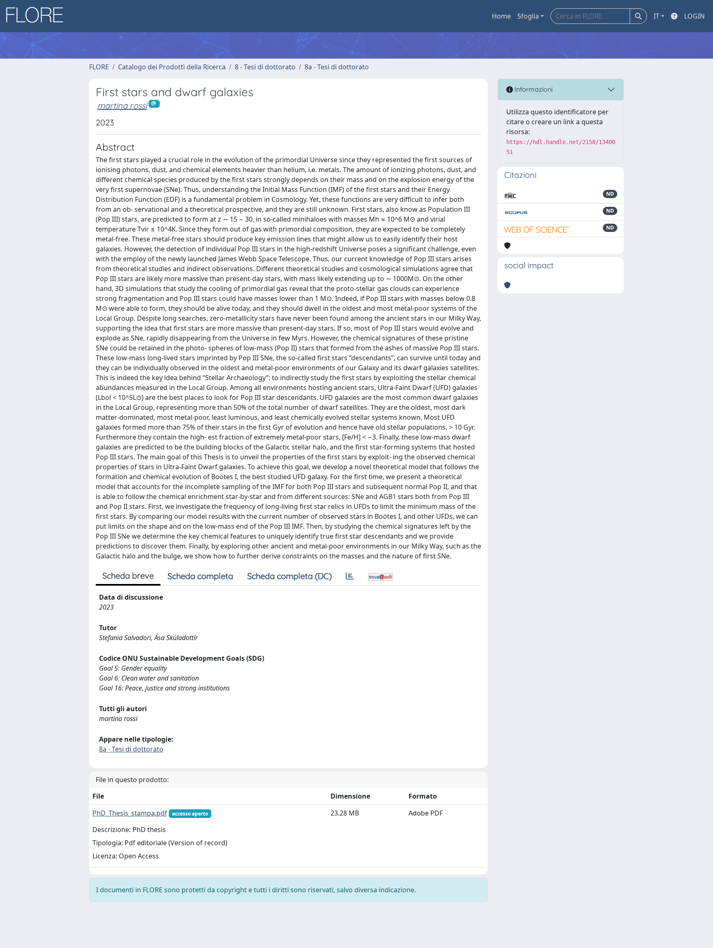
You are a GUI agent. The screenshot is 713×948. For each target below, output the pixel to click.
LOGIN (694, 16)
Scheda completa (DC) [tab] (289, 576)
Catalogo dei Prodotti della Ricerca (172, 66)
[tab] (350, 576)
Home (501, 16)
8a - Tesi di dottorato (337, 66)
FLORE (99, 66)
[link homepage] (37, 16)
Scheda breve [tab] (128, 575)
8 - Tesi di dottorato (265, 66)
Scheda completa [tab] (200, 576)
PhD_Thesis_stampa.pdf (129, 813)
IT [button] (656, 16)
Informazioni (532, 89)
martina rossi (122, 105)
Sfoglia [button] (528, 16)
